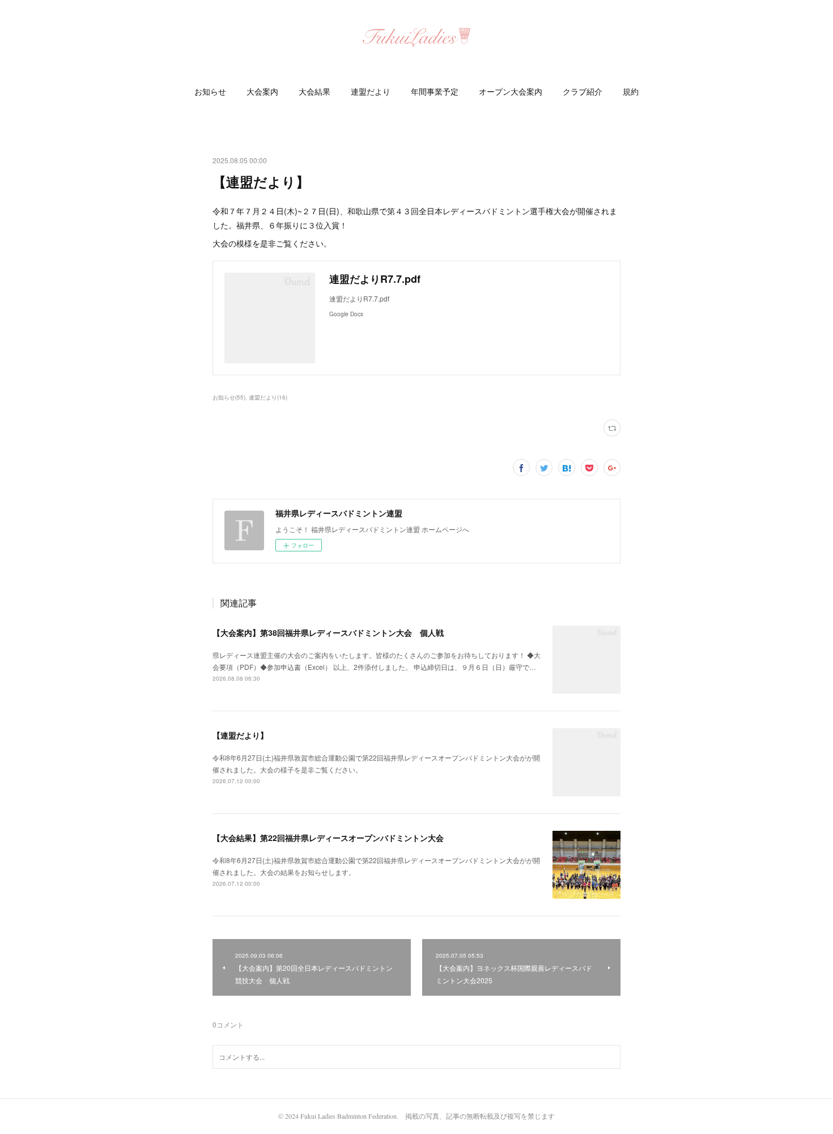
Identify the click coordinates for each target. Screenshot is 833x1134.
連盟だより (370, 91)
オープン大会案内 (510, 91)
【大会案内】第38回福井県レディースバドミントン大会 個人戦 (328, 632)
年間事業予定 (434, 91)
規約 (631, 91)
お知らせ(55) (228, 397)
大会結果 (314, 91)
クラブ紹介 (582, 91)
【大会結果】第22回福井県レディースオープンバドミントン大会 (328, 837)
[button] (210, 92)
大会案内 (262, 91)
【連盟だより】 (240, 735)
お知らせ (210, 91)
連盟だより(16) (268, 397)
